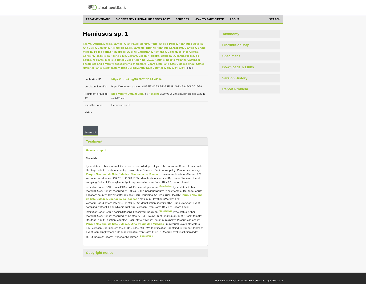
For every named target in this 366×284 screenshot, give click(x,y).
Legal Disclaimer (274, 280)
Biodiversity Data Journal (127, 93)
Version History (234, 78)
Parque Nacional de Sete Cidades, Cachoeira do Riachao (123, 174)
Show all (90, 132)
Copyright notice (99, 253)
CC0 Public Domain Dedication (153, 280)
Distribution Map (235, 45)
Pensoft (154, 93)
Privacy (260, 280)
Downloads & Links (238, 67)
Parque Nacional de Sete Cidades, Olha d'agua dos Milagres (125, 223)
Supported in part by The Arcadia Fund (234, 280)
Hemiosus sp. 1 (96, 150)
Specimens (231, 56)
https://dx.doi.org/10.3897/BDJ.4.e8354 (136, 79)
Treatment (94, 141)
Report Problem (235, 89)
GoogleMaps (165, 186)
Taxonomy (230, 34)
